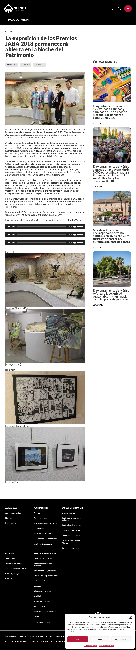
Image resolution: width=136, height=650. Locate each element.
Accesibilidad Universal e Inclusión (44, 564)
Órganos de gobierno (42, 518)
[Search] (119, 8)
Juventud (39, 64)
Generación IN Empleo (71, 535)
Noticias (14, 32)
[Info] (113, 8)
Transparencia (39, 528)
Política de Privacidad (106, 646)
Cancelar (100, 639)
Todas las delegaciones (43, 558)
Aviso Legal (11, 636)
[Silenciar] (74, 226)
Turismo (37, 617)
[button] (130, 617)
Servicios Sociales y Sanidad (45, 611)
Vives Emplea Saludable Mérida (71, 542)
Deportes (37, 586)
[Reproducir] (8, 226)
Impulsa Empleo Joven (71, 530)
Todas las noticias (19, 19)
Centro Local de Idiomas (72, 525)
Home (7, 32)
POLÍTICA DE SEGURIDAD (16, 641)
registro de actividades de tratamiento (50, 641)
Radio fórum (10, 523)
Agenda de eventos (13, 513)
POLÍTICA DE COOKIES (55, 636)
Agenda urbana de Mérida (16, 568)
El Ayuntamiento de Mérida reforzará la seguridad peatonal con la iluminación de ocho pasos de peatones (111, 295)
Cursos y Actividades (70, 548)
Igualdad (37, 596)
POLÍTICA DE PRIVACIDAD (31, 636)
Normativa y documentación (45, 523)
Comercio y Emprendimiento (46, 576)
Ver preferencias (121, 639)
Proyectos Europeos (42, 601)
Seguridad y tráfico (41, 606)
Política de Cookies (90, 646)
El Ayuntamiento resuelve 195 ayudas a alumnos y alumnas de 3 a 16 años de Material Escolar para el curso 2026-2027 (110, 111)
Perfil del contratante (42, 533)
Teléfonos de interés (13, 563)
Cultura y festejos (12, 573)
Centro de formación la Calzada (71, 519)
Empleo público (68, 513)
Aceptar (77, 639)
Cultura (26, 64)
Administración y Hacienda (45, 570)
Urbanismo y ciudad (42, 622)
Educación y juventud (42, 591)
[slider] (80, 226)
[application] (45, 226)
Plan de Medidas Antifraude (45, 539)
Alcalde (37, 513)
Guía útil (8, 578)
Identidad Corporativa (43, 544)
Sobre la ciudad (11, 558)
